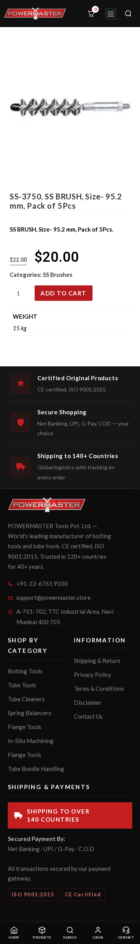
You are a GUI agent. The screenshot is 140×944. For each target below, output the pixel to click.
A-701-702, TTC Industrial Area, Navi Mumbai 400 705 (65, 616)
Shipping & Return (97, 660)
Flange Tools (24, 726)
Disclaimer (88, 702)
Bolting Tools (25, 671)
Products (42, 937)
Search (70, 937)
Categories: (26, 274)
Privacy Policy (92, 674)
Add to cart (63, 293)
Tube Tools (22, 684)
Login (98, 937)
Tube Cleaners (26, 698)
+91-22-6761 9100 (42, 583)
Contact (126, 937)
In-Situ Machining (31, 740)
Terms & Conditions (99, 688)
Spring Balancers (29, 712)
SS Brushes (57, 274)
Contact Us (88, 716)
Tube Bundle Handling (36, 768)
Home (14, 937)
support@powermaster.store (53, 597)
